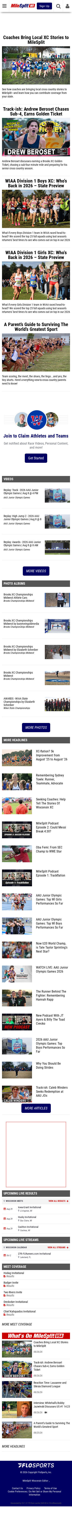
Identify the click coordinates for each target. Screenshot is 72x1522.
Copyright (32, 1472)
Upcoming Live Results (20, 1193)
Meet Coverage (15, 1267)
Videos (8, 479)
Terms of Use (50, 1488)
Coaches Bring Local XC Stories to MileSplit (51, 1344)
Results (10, 1276)
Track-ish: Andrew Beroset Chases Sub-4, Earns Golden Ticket (49, 1366)
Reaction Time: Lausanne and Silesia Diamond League (50, 1384)
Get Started (36, 458)
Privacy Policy (33, 1488)
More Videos (36, 571)
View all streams (57, 1247)
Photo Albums (14, 583)
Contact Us (17, 1488)
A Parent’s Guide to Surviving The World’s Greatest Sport (52, 1425)
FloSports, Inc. (45, 1472)
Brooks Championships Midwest (19, 600)
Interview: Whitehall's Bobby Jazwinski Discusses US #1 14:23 (52, 1404)
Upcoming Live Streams (21, 1240)
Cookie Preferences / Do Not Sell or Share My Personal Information (34, 1493)
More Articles (36, 1108)
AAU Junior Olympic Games (17, 497)
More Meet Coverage (17, 1324)
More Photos (36, 727)
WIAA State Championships (17, 708)
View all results (57, 1201)
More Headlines (15, 740)
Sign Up (44, 6)
